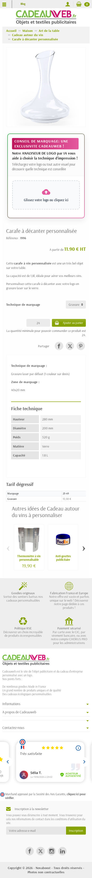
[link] (59, 346)
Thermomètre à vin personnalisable (29, 557)
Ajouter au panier (73, 323)
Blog (23, 3)
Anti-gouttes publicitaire (63, 557)
